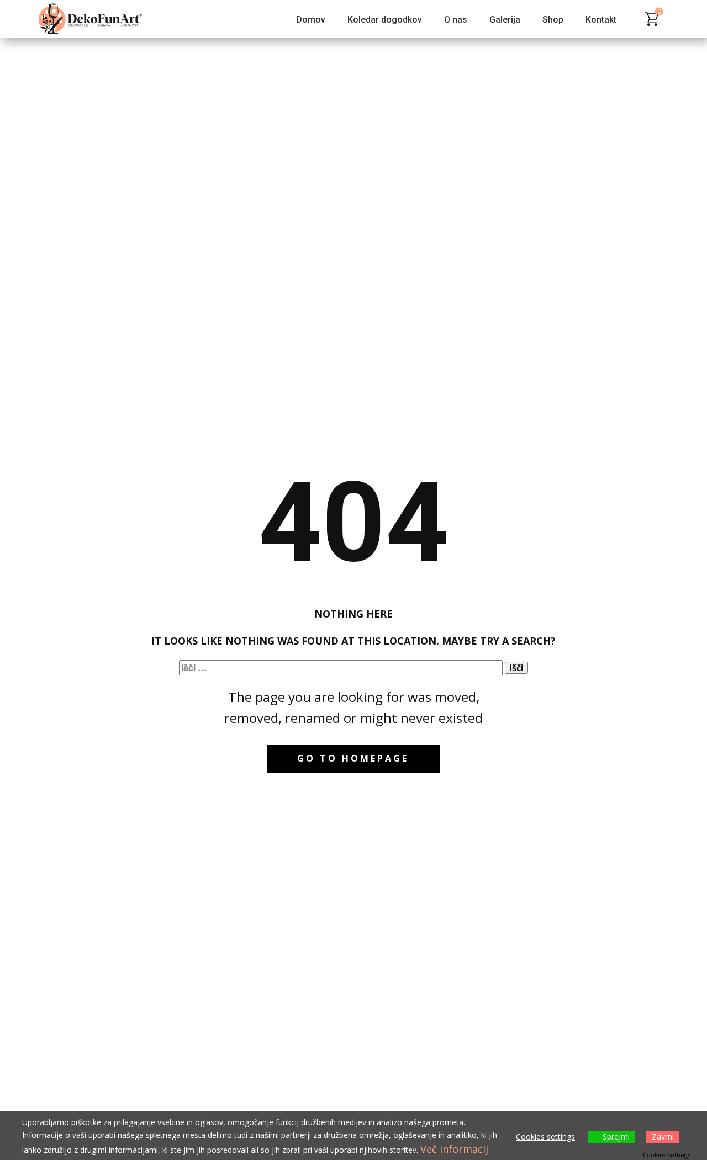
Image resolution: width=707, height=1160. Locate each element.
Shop (552, 19)
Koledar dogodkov (384, 19)
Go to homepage (353, 758)
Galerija (504, 19)
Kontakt (600, 19)
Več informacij (454, 1149)
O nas (455, 19)
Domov (310, 19)
